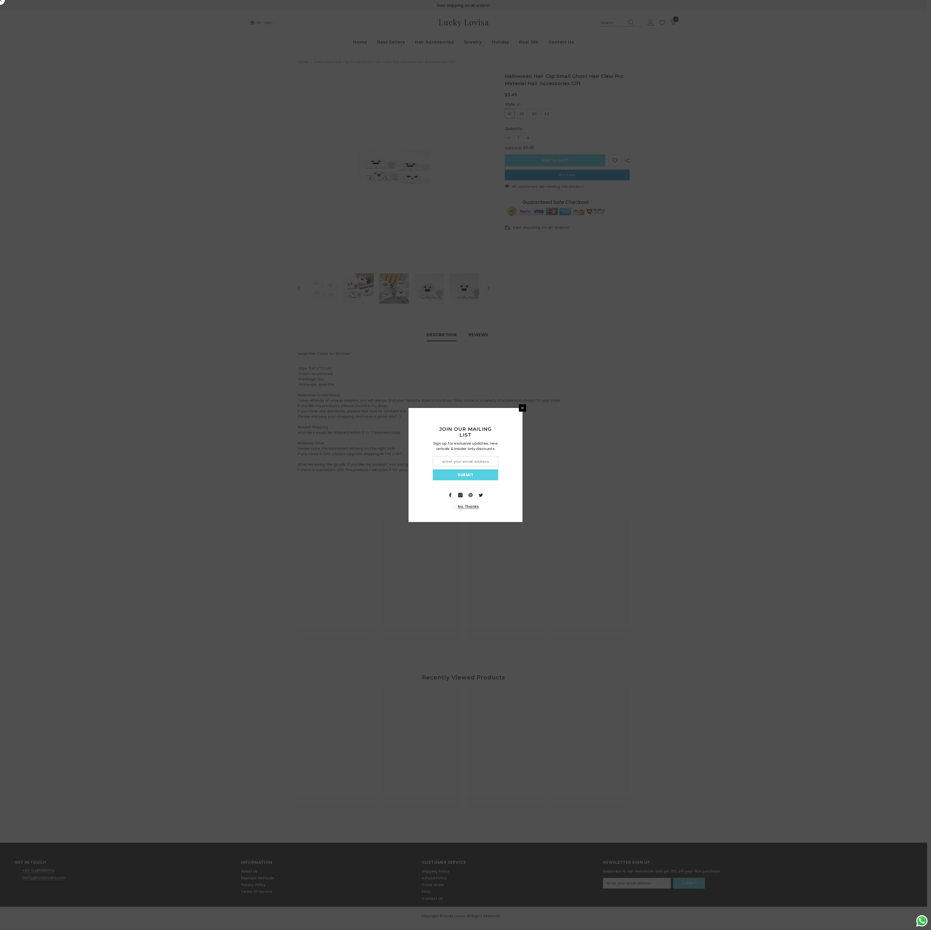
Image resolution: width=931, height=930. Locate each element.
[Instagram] (517, 495)
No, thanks (525, 506)
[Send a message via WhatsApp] (922, 921)
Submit (522, 474)
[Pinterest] (527, 495)
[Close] (579, 408)
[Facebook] (507, 495)
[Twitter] (538, 495)
